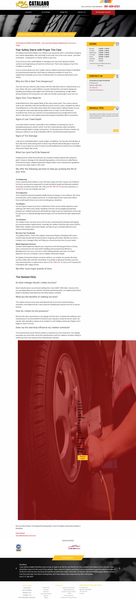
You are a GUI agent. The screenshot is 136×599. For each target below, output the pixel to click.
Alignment (46, 591)
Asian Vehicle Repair (46, 593)
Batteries (46, 595)
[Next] (119, 568)
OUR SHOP (28, 12)
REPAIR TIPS (64, 12)
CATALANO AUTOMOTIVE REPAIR (28, 43)
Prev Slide (114, 130)
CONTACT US (82, 12)
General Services (68, 595)
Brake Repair (20, 533)
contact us (20, 189)
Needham (23, 565)
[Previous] (16, 568)
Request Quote (82, 457)
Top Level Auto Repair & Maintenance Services (59, 43)
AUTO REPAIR (46, 12)
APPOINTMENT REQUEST (103, 12)
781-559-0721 (112, 6)
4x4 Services (46, 587)
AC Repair (46, 589)
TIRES (18, 45)
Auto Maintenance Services (26, 536)
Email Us (91, 90)
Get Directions (99, 90)
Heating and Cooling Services (69, 597)
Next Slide (117, 130)
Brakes (46, 597)
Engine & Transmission (69, 587)
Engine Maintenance (68, 589)
